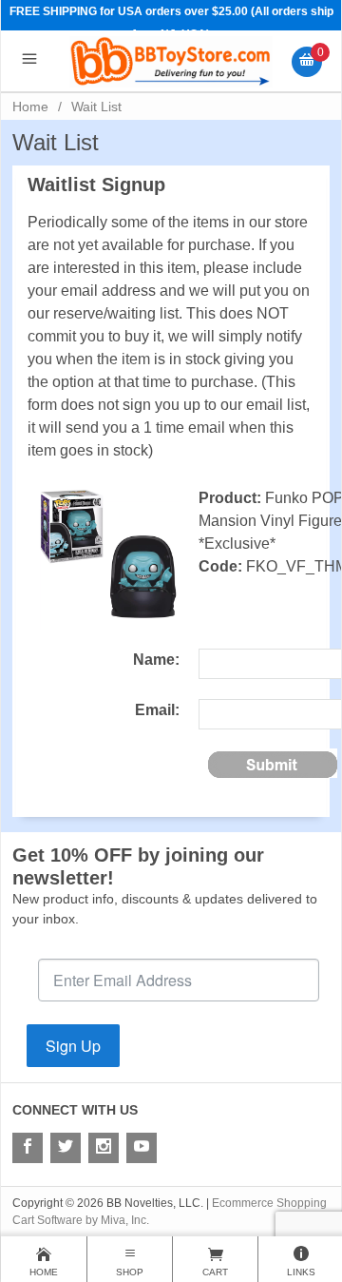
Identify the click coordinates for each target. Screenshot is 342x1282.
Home (30, 106)
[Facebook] (27, 1148)
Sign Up (73, 1046)
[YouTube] (141, 1148)
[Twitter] (65, 1148)
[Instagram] (103, 1148)
